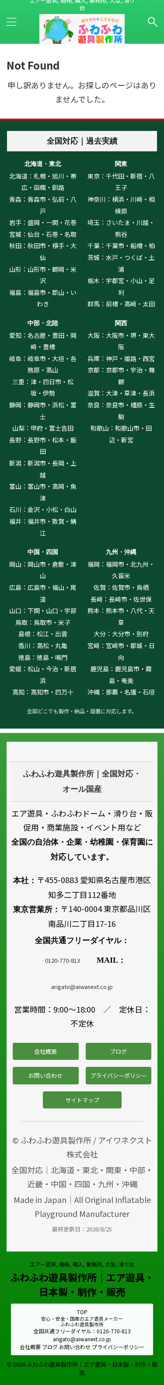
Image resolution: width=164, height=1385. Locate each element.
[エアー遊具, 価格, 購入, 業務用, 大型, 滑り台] (82, 40)
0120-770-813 (62, 960)
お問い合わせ (45, 1075)
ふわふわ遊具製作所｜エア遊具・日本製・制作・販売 (82, 1284)
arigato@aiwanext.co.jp (82, 986)
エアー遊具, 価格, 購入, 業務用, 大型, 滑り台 (82, 1264)
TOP (82, 1311)
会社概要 (45, 1051)
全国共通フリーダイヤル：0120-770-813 (82, 1331)
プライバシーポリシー (118, 1075)
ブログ (118, 1051)
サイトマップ (82, 1100)
